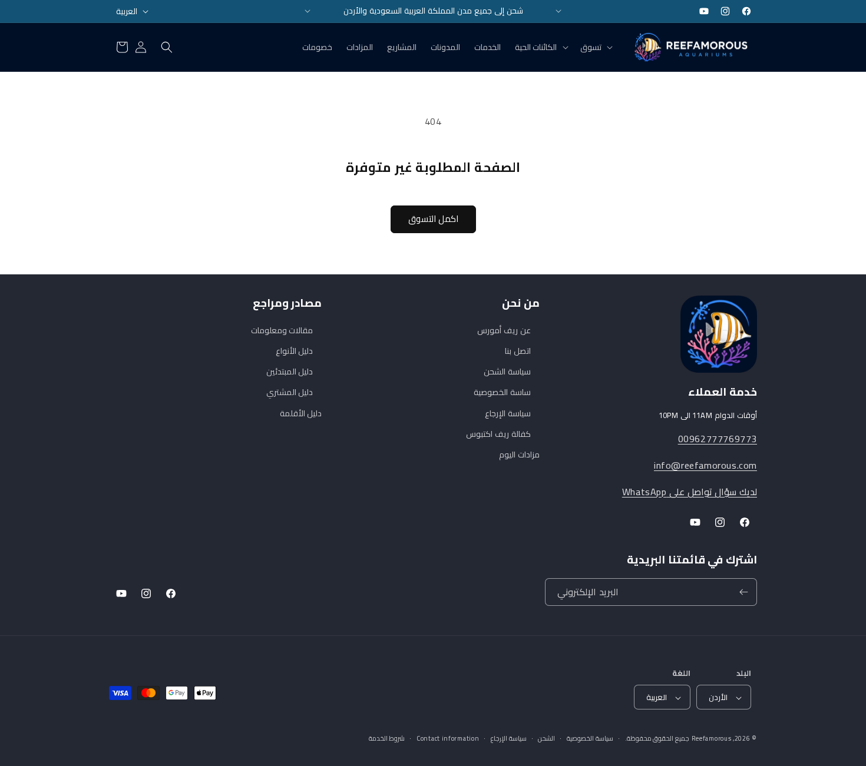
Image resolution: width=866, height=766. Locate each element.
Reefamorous (712, 739)
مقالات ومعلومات (282, 330)
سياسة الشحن (507, 372)
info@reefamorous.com (705, 465)
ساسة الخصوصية (502, 392)
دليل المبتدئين (289, 372)
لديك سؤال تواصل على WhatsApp (689, 491)
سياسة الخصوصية (590, 738)
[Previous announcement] (307, 11)
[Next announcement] (558, 11)
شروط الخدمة (387, 738)
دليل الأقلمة (301, 413)
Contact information (448, 738)
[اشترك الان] (743, 592)
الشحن (546, 738)
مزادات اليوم (519, 454)
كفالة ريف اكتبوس (498, 434)
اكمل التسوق (433, 218)
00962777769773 (717, 438)
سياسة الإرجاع (508, 413)
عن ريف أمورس (503, 330)
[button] (595, 47)
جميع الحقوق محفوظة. (657, 739)
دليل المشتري (289, 392)
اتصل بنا (518, 351)
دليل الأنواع (294, 351)
